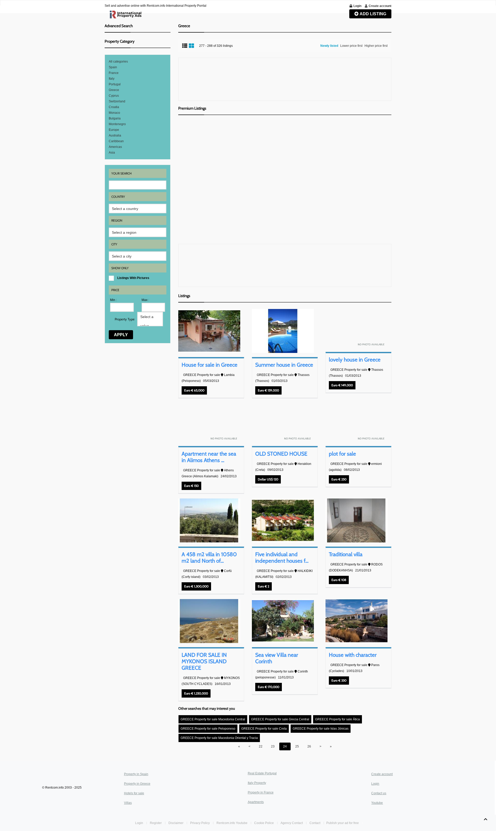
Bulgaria (115, 118)
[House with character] (357, 621)
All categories (118, 61)
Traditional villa (345, 554)
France (114, 73)
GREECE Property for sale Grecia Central (280, 719)
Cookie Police (264, 823)
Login (375, 783)
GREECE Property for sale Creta (264, 728)
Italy (111, 78)
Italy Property (257, 783)
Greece (114, 90)
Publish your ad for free (343, 823)
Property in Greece (137, 783)
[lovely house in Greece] (357, 328)
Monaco (114, 113)
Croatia (114, 107)
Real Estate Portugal (262, 773)
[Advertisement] (285, 79)
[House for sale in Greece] (209, 331)
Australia (115, 135)
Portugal (115, 84)
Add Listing (372, 14)
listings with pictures (133, 278)
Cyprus (114, 95)
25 (297, 746)
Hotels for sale (134, 793)
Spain (113, 67)
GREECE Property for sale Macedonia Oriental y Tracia (219, 738)
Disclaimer (175, 823)
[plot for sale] (357, 422)
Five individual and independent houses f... (281, 557)
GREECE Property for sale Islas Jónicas (320, 728)
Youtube (377, 803)
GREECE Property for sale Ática (337, 719)
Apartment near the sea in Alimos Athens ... (209, 456)
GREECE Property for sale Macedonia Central (213, 719)
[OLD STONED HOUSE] (283, 422)
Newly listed (329, 46)
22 (260, 746)
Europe (114, 130)
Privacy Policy (200, 823)
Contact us (378, 793)
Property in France (261, 792)
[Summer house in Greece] (283, 331)
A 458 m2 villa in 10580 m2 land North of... (209, 557)
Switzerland (117, 101)
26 (309, 746)
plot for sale (342, 453)
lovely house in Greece (355, 359)
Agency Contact (292, 823)
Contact (315, 823)
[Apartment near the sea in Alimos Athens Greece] (209, 422)
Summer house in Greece (284, 364)
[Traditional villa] (357, 520)
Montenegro (117, 124)
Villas (128, 803)
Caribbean (116, 141)
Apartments (256, 802)
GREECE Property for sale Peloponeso (208, 728)
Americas (115, 147)
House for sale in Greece (209, 364)
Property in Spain (136, 774)
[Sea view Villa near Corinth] (283, 621)
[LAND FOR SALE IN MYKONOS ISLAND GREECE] (209, 621)
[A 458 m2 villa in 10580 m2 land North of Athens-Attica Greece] (209, 520)
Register (156, 823)
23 (273, 746)
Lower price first (351, 46)
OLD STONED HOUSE (281, 453)
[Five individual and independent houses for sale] (283, 520)
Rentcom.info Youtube (231, 823)
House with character (353, 655)
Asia (112, 152)
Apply (121, 335)
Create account (382, 774)
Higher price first (376, 46)
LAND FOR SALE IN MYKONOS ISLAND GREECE (204, 661)
